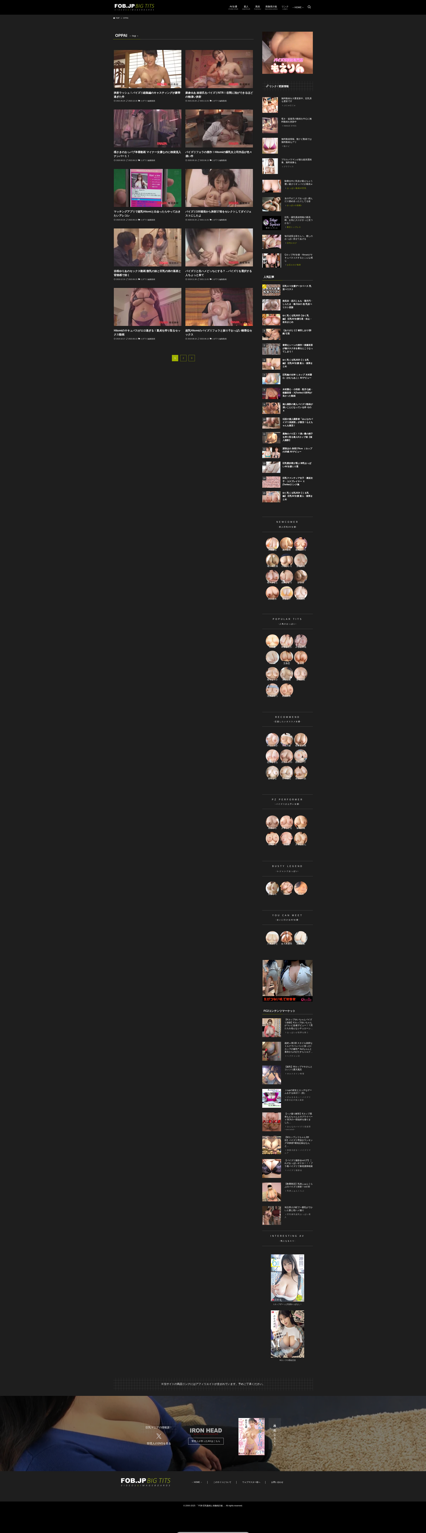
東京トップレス (294, 227)
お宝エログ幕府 (294, 265)
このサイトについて (222, 1482)
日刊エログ (292, 243)
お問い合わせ (277, 1482)
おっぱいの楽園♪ (294, 205)
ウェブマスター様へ (251, 1482)
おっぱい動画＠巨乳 (297, 188)
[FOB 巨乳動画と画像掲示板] (134, 7)
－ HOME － (196, 1482)
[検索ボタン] (309, 7)
